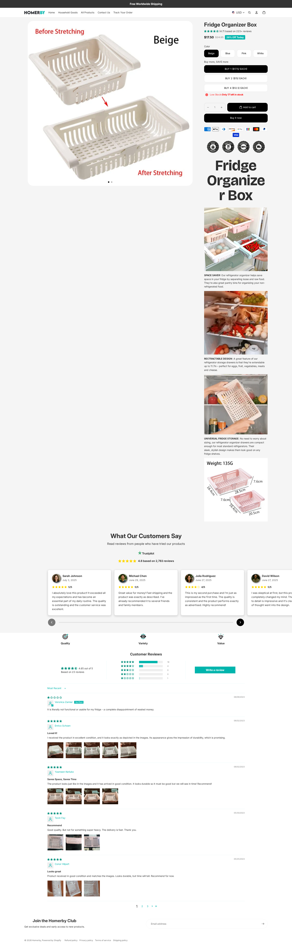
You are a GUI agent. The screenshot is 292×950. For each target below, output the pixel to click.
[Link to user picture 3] (92, 750)
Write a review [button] (215, 670)
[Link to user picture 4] (110, 750)
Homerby (36, 940)
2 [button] (142, 906)
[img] (54, 697)
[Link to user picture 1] (55, 750)
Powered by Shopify (51, 940)
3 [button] (147, 906)
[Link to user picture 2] (74, 750)
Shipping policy (120, 940)
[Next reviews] (240, 622)
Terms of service (103, 940)
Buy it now (236, 117)
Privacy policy (86, 940)
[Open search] (249, 12)
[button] (211, 31)
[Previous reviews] (51, 622)
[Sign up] (263, 924)
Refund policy (71, 940)
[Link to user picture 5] (128, 750)
